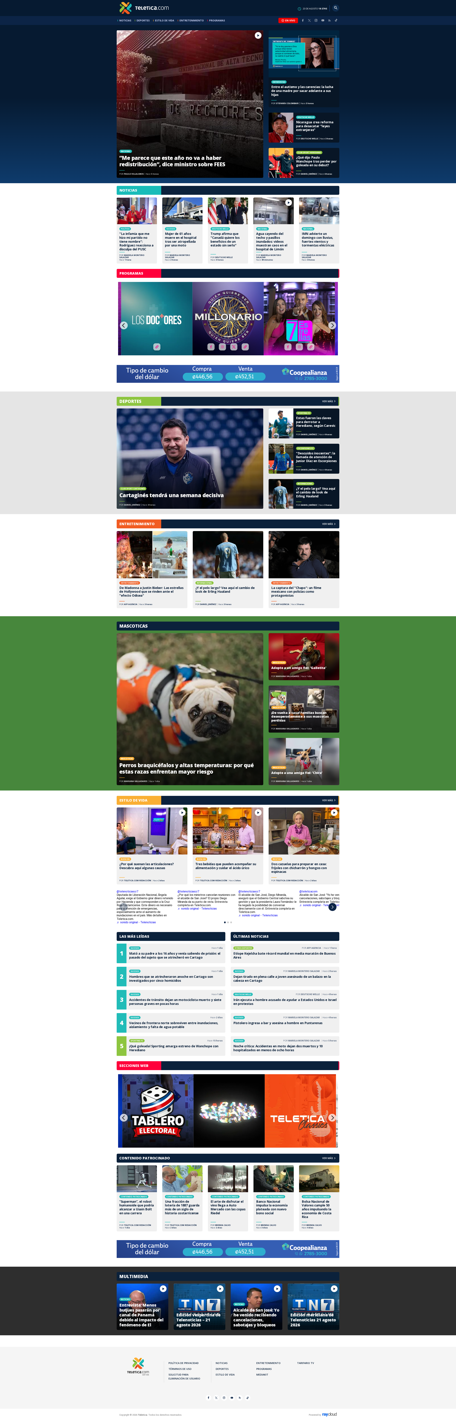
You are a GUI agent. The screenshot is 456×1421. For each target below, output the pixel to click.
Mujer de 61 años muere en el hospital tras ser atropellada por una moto (182, 230)
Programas (217, 20)
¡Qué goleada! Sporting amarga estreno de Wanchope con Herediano (171, 1046)
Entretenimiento (192, 20)
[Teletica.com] (144, 8)
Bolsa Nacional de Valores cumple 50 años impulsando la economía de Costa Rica (319, 1198)
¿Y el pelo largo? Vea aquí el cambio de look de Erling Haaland (304, 494)
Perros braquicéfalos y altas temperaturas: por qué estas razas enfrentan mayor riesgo (190, 709)
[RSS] (329, 20)
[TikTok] (336, 22)
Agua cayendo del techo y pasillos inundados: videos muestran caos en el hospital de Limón (273, 230)
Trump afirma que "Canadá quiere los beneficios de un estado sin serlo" (228, 230)
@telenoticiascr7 (127, 891)
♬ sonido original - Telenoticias (197, 908)
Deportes (143, 20)
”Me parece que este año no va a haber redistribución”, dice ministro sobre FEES (190, 104)
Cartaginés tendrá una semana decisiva (190, 458)
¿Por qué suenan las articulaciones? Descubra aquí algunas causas (152, 845)
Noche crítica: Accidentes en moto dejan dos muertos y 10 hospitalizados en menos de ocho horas (285, 1046)
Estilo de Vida (164, 20)
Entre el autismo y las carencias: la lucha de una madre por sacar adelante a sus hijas (304, 68)
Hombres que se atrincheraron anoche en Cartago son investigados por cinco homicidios (171, 976)
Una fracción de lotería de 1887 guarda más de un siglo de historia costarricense (182, 1198)
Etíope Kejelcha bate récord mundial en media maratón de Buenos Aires (285, 953)
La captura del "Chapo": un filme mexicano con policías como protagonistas (304, 569)
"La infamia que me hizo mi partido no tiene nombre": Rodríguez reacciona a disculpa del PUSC (137, 230)
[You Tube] (322, 20)
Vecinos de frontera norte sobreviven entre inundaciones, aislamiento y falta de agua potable (171, 1023)
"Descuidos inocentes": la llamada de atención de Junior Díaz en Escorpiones (304, 459)
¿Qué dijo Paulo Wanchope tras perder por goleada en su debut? (304, 163)
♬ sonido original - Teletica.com (319, 905)
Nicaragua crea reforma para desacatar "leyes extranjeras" (304, 128)
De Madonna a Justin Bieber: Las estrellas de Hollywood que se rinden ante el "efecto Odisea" (152, 569)
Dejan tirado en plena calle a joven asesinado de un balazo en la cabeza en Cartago (285, 976)
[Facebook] (302, 20)
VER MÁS (327, 524)
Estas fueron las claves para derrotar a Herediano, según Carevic (304, 423)
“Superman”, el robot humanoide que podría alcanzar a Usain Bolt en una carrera (137, 1198)
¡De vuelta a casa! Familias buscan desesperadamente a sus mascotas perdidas (304, 709)
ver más (327, 401)
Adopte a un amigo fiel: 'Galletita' (304, 656)
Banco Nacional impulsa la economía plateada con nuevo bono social (273, 1198)
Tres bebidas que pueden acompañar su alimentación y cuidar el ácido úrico (228, 845)
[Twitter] (309, 20)
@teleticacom (308, 891)
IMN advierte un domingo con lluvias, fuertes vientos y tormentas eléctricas (319, 230)
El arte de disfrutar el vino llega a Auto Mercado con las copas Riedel (228, 1198)
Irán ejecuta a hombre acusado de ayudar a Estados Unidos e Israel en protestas (285, 1000)
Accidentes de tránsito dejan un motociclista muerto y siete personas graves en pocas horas (171, 1000)
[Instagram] (316, 20)
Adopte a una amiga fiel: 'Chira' (304, 761)
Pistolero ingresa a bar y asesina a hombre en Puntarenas (285, 1023)
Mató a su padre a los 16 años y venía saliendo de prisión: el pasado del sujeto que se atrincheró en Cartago (171, 953)
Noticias (125, 20)
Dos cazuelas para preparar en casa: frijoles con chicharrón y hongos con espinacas (304, 845)
